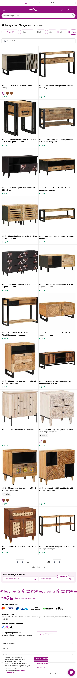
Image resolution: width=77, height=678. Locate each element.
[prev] (22, 562)
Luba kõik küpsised (42, 658)
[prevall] (17, 562)
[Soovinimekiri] (67, 9)
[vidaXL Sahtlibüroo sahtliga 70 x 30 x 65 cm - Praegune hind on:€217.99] (20, 408)
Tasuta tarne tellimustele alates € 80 (41, 3)
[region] (25, 665)
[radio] (3, 93)
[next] (54, 562)
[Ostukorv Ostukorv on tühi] (73, 9)
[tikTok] (11, 627)
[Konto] (62, 9)
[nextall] (59, 562)
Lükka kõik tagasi (42, 663)
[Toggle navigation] (4, 10)
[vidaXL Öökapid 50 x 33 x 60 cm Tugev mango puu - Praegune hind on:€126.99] (20, 525)
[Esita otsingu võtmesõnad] (72, 15)
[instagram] (7, 627)
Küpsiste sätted (42, 668)
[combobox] (38, 15)
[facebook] (3, 627)
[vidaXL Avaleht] (33, 9)
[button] (38, 643)
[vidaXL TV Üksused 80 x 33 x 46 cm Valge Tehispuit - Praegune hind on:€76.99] (20, 64)
